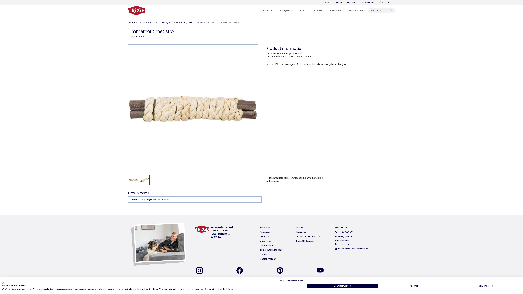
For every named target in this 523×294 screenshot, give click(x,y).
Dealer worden (352, 2)
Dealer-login (370, 2)
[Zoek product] (391, 10)
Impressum (302, 232)
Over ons (301, 10)
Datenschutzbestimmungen (291, 281)
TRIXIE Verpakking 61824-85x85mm (150, 199)
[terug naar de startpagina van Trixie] (136, 10)
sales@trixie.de (345, 236)
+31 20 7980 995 (346, 232)
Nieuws (328, 2)
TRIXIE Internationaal (356, 10)
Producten (268, 10)
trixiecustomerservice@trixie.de (353, 248)
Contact (338, 2)
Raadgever (285, 10)
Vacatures (317, 10)
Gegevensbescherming (308, 236)
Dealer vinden (335, 10)
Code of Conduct (305, 241)
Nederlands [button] (387, 2)
